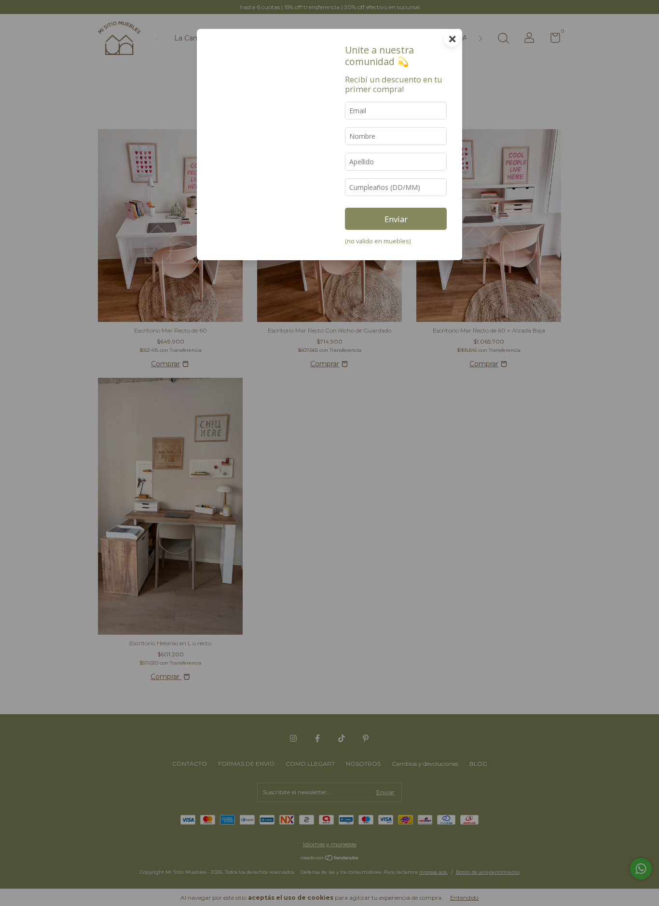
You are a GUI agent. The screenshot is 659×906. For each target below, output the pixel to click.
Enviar (396, 219)
